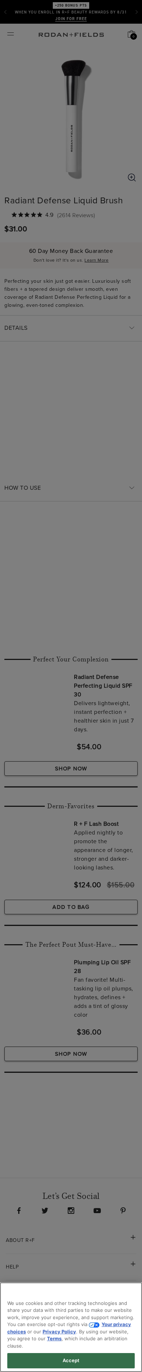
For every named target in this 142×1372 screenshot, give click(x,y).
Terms (54, 1338)
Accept (71, 1360)
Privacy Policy (59, 1331)
